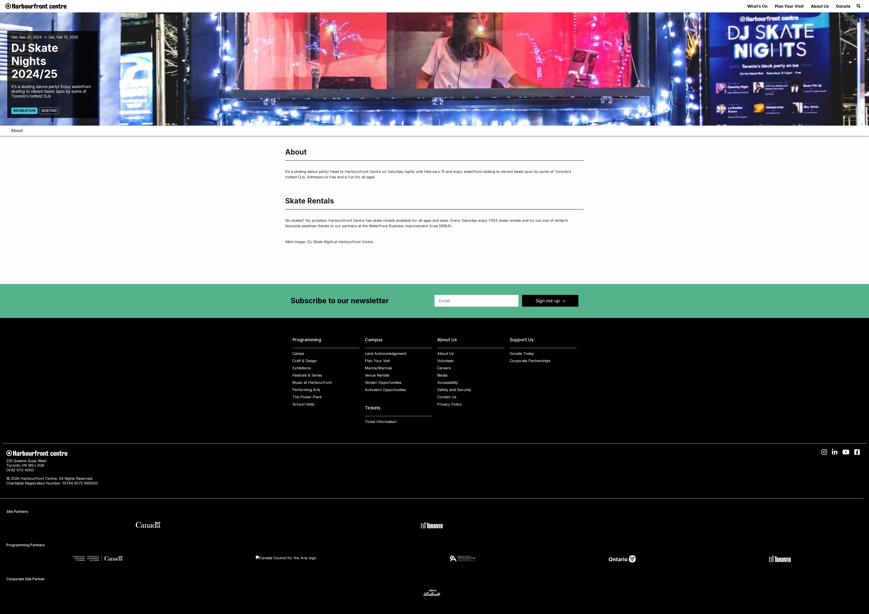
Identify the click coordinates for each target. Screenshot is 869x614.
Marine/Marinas (378, 368)
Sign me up (550, 300)
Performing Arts (306, 389)
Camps (298, 353)
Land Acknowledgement (385, 353)
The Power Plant (307, 397)
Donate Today (522, 353)
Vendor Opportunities (383, 382)
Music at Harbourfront (312, 382)
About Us (820, 6)
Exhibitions (301, 368)
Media (442, 375)
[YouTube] (846, 452)
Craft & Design (304, 360)
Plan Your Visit (789, 6)
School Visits (303, 404)
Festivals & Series (307, 375)
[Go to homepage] (36, 6)
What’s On (757, 6)
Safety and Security (454, 389)
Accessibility (447, 382)
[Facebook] (857, 452)
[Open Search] (859, 6)
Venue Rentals (377, 375)
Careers (444, 368)
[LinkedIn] (835, 452)
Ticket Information (380, 421)
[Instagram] (824, 452)
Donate (843, 6)
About (17, 130)
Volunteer (445, 360)
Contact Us (446, 397)
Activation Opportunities (385, 389)
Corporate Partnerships (530, 360)
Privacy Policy (449, 404)
